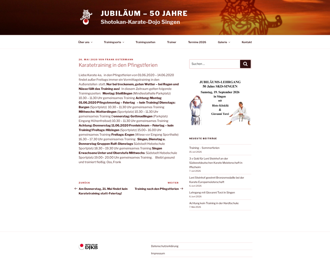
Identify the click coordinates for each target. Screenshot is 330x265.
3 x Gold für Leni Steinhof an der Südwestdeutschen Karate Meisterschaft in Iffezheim (215, 163)
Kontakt (247, 42)
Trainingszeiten (145, 42)
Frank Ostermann (119, 59)
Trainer (171, 42)
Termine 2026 (197, 42)
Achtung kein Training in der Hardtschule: (214, 203)
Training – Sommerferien (204, 147)
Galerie (222, 42)
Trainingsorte (112, 42)
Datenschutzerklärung (164, 246)
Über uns (83, 42)
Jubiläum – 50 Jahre (144, 13)
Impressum (158, 253)
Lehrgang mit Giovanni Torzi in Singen (212, 192)
